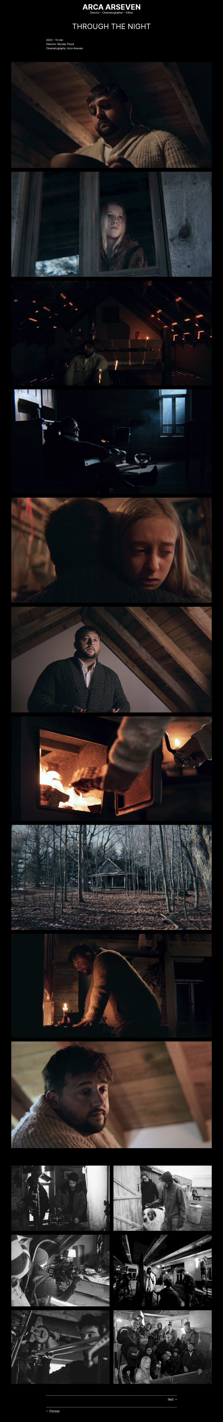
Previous (54, 1411)
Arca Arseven (111, 6)
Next (171, 1399)
